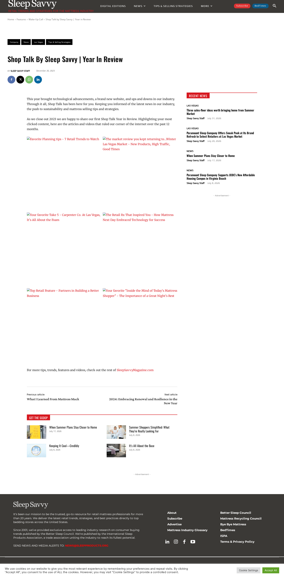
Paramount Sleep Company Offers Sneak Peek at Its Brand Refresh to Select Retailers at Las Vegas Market (220, 134)
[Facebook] (11, 79)
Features (21, 19)
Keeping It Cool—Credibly (64, 445)
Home (11, 19)
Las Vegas (193, 105)
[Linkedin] (38, 79)
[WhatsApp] (29, 79)
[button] (274, 6)
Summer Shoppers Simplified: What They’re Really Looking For (149, 429)
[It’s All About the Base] (116, 450)
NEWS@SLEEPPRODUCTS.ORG (86, 545)
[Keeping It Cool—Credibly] (36, 450)
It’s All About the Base (141, 445)
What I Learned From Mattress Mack (53, 399)
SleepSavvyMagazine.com (135, 370)
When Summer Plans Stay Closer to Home (73, 427)
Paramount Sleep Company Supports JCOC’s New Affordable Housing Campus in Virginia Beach (221, 176)
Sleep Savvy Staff (20, 71)
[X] (20, 79)
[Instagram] (175, 542)
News (190, 151)
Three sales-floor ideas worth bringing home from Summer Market (220, 112)
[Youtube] (192, 542)
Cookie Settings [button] (248, 570)
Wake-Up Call (36, 19)
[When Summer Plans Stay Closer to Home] (36, 432)
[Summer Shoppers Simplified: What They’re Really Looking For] (116, 432)
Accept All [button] (271, 570)
